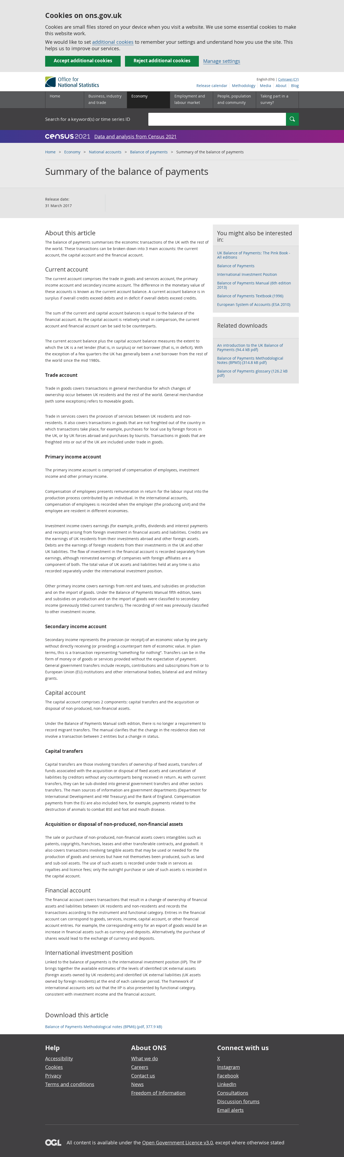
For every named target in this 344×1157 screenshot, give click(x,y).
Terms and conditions (69, 1084)
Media (265, 85)
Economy (72, 151)
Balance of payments (149, 151)
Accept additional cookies (83, 60)
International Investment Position (247, 274)
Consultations (232, 1093)
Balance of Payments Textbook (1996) (250, 295)
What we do (144, 1058)
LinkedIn (226, 1084)
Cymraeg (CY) (288, 79)
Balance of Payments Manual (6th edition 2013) (254, 285)
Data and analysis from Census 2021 (135, 136)
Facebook (228, 1075)
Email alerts (230, 1110)
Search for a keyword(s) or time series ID (87, 119)
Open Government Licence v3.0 (177, 1142)
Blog (295, 85)
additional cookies (113, 42)
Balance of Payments (236, 265)
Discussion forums (238, 1101)
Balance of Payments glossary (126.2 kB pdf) (252, 373)
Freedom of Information (158, 1093)
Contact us (143, 1075)
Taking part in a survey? (274, 99)
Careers (139, 1067)
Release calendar (211, 85)
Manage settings (221, 61)
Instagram (228, 1067)
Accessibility (59, 1058)
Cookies (54, 1067)
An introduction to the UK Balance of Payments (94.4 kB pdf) (250, 347)
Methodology (243, 85)
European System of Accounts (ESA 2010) (253, 304)
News (137, 1084)
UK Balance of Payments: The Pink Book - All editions (253, 255)
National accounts (105, 151)
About (281, 85)
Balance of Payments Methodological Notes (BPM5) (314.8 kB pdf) (250, 360)
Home (55, 96)
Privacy (53, 1075)
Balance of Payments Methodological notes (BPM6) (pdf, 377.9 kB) (103, 1026)
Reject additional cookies (162, 60)
